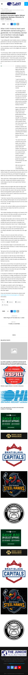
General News (7, 13)
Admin (3, 20)
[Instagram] (15, 667)
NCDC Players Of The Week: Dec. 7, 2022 (14, 317)
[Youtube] (19, 667)
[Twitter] (12, 667)
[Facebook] (8, 667)
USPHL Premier (12, 13)
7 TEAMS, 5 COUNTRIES (14, 323)
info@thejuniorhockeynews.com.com (16, 663)
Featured (2, 13)
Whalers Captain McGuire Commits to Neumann (12, 386)
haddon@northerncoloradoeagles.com (10, 295)
